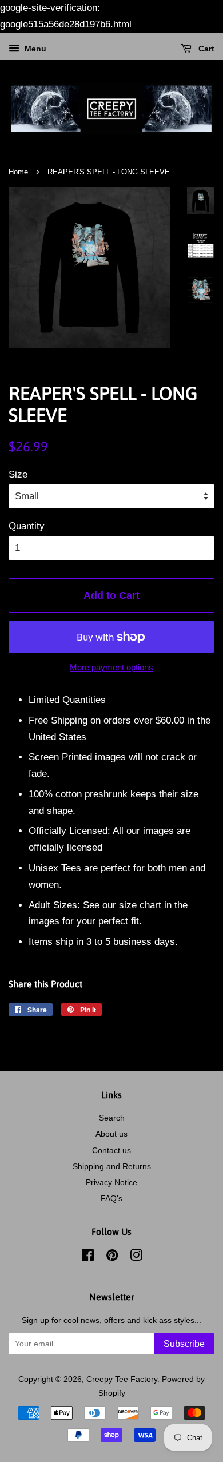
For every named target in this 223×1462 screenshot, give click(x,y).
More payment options (111, 667)
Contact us (111, 1150)
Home (18, 172)
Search (112, 1117)
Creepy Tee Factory (121, 1379)
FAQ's (111, 1198)
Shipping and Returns (112, 1166)
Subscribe (184, 1344)
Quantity (27, 526)
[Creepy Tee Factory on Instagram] (136, 1257)
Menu (34, 48)
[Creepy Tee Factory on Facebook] (87, 1257)
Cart (205, 48)
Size (18, 474)
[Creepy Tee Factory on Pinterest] (112, 1257)
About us (111, 1133)
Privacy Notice (111, 1182)
